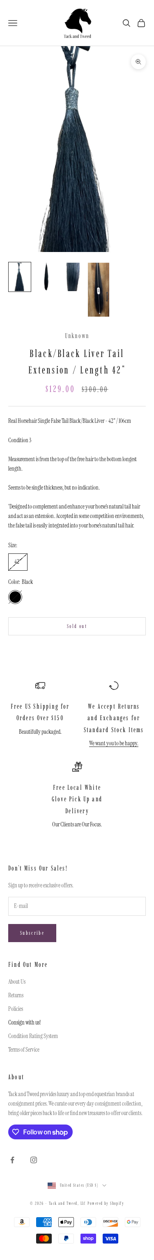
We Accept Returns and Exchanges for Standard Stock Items (114, 718)
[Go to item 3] (72, 277)
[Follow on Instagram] (34, 1160)
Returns (15, 995)
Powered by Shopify (105, 1203)
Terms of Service (23, 1049)
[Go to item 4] (98, 289)
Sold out (77, 626)
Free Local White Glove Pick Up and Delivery (77, 799)
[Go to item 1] (19, 277)
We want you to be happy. (113, 743)
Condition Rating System (33, 1036)
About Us (16, 981)
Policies (15, 1009)
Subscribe (32, 933)
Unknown (77, 335)
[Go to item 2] (45, 277)
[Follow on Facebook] (12, 1160)
